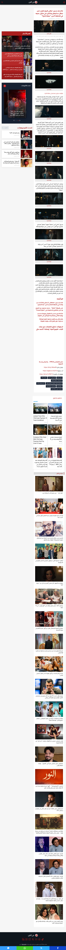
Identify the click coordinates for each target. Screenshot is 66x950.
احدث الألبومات (25, 85)
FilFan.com (44, 944)
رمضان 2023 (43, 377)
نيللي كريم (59, 377)
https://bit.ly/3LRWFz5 (46, 374)
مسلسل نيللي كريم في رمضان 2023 (54, 383)
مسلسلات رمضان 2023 (57, 380)
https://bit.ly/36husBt (50, 367)
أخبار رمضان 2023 (40, 383)
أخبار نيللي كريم (52, 377)
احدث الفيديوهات (18, 128)
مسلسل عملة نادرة (51, 386)
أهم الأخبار (26, 33)
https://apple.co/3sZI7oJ (50, 370)
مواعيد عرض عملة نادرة (56, 389)
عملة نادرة (59, 386)
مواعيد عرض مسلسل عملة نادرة (54, 93)
